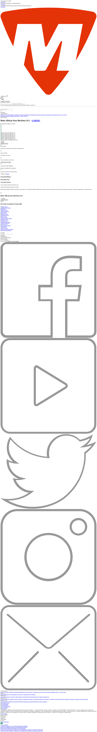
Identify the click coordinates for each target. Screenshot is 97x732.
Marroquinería (13, 116)
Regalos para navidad (28, 701)
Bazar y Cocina (59, 692)
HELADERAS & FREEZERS (29, 114)
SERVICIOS (3, 695)
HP (20, 694)
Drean (11, 694)
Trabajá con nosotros (9, 699)
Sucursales (3, 699)
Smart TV (3, 692)
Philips (14, 694)
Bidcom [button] (7, 174)
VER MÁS (3, 2)
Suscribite (3, 235)
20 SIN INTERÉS (10, 114)
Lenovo (18, 694)
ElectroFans (67, 699)
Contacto (16, 699)
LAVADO (21, 114)
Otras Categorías (6, 116)
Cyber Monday (52, 699)
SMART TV (3, 114)
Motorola (2, 694)
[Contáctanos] (48, 689)
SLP (30, 694)
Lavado (26, 692)
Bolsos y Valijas (20, 116)
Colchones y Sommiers (32, 692)
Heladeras (22, 692)
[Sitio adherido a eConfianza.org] (4, 713)
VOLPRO (16, 114)
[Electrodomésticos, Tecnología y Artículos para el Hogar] (48, 94)
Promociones (36, 701)
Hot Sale (57, 699)
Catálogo (17, 697)
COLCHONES (47, 114)
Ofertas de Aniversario (74, 699)
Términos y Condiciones (23, 699)
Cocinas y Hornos (41, 692)
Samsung (6, 694)
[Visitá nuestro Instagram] (48, 604)
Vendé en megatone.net (44, 697)
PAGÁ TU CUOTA (62, 114)
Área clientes (12, 697)
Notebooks (11, 692)
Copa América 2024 (84, 699)
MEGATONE (3, 698)
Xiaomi (25, 694)
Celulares (7, 692)
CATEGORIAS (4, 691)
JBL (28, 694)
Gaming (64, 692)
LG (9, 694)
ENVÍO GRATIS (40, 114)
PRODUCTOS (4, 700)
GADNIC (25, 116)
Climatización (17, 692)
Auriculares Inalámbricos (50, 692)
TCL (22, 694)
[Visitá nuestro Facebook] (48, 337)
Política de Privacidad (43, 699)
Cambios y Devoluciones (34, 699)
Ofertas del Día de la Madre (6, 701)
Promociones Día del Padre (18, 701)
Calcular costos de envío (6, 162)
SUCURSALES (54, 114)
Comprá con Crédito (5, 697)
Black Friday (62, 699)
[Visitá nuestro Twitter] (48, 508)
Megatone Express (35, 697)
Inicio (2, 116)
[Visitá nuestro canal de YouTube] (48, 433)
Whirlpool (33, 694)
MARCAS (3, 693)
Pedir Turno (28, 697)
